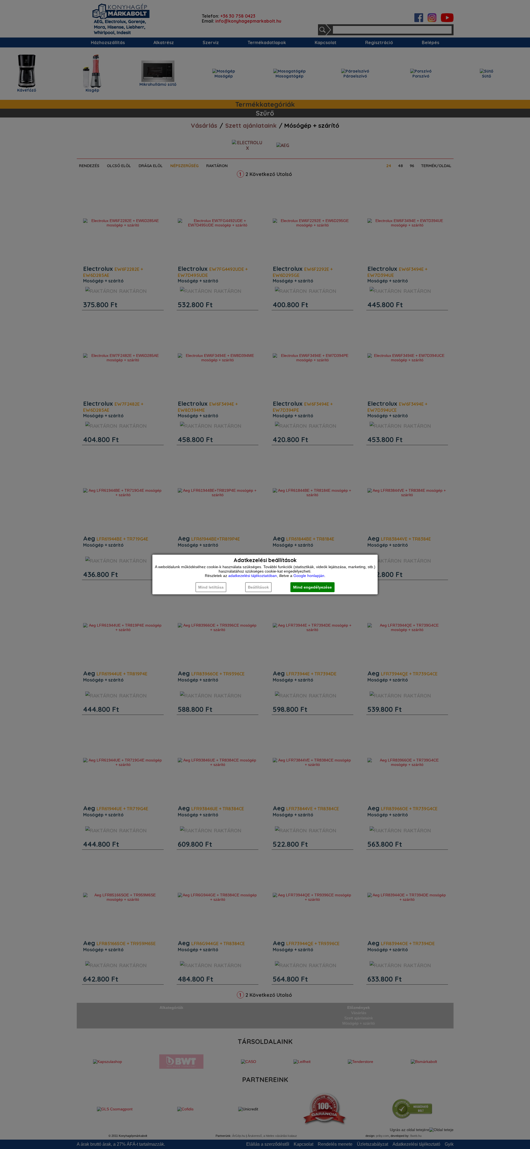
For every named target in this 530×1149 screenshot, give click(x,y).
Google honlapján (308, 575)
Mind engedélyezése (312, 587)
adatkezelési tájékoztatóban (252, 575)
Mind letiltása (211, 587)
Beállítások (258, 587)
